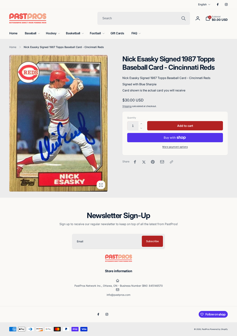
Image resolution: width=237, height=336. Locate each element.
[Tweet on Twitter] (144, 162)
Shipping (126, 106)
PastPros (205, 329)
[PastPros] (118, 261)
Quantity (131, 117)
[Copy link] (171, 162)
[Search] (183, 18)
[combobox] (143, 18)
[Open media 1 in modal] (58, 123)
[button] (217, 18)
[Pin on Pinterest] (153, 162)
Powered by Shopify (219, 329)
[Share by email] (162, 161)
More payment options (175, 146)
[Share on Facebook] (135, 162)
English (202, 4)
